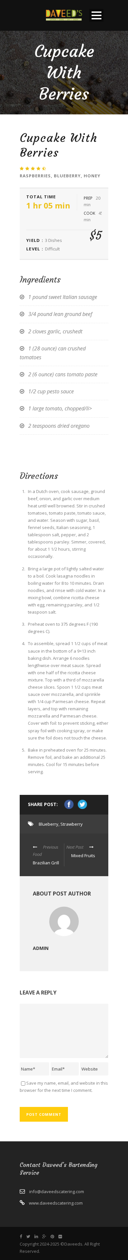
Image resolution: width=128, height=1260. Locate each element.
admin (41, 948)
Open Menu (96, 15)
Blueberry (48, 824)
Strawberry (71, 824)
